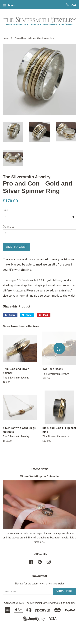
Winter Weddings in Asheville (39, 476)
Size (5, 210)
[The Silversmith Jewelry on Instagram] (48, 562)
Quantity (8, 226)
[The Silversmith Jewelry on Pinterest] (40, 562)
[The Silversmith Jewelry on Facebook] (31, 562)
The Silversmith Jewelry (38, 602)
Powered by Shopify (63, 602)
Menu (11, 5)
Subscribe (64, 591)
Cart (73, 5)
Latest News (40, 469)
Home (5, 38)
